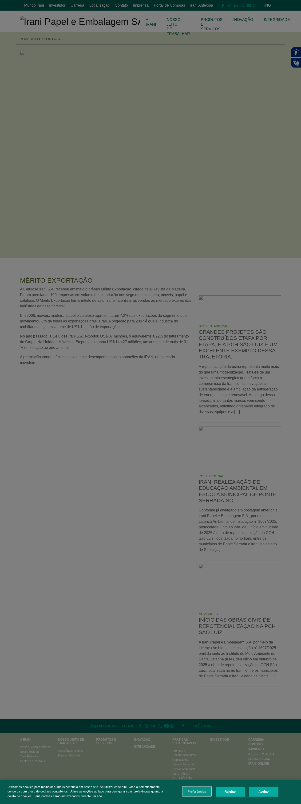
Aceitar (263, 791)
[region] (150, 792)
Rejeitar (230, 791)
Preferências (197, 791)
